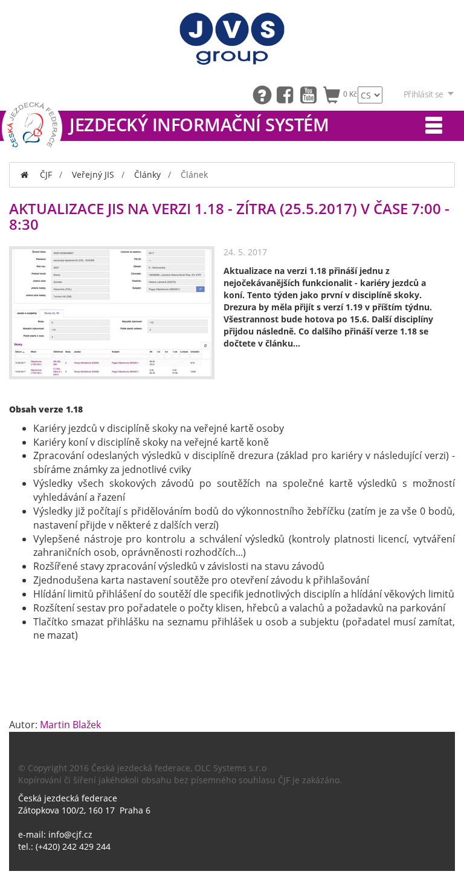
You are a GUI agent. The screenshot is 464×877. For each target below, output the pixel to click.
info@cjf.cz (70, 834)
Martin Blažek (70, 724)
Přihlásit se (423, 94)
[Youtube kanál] (311, 94)
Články (147, 174)
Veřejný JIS (93, 174)
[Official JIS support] (264, 94)
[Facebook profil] (288, 94)
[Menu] (433, 126)
